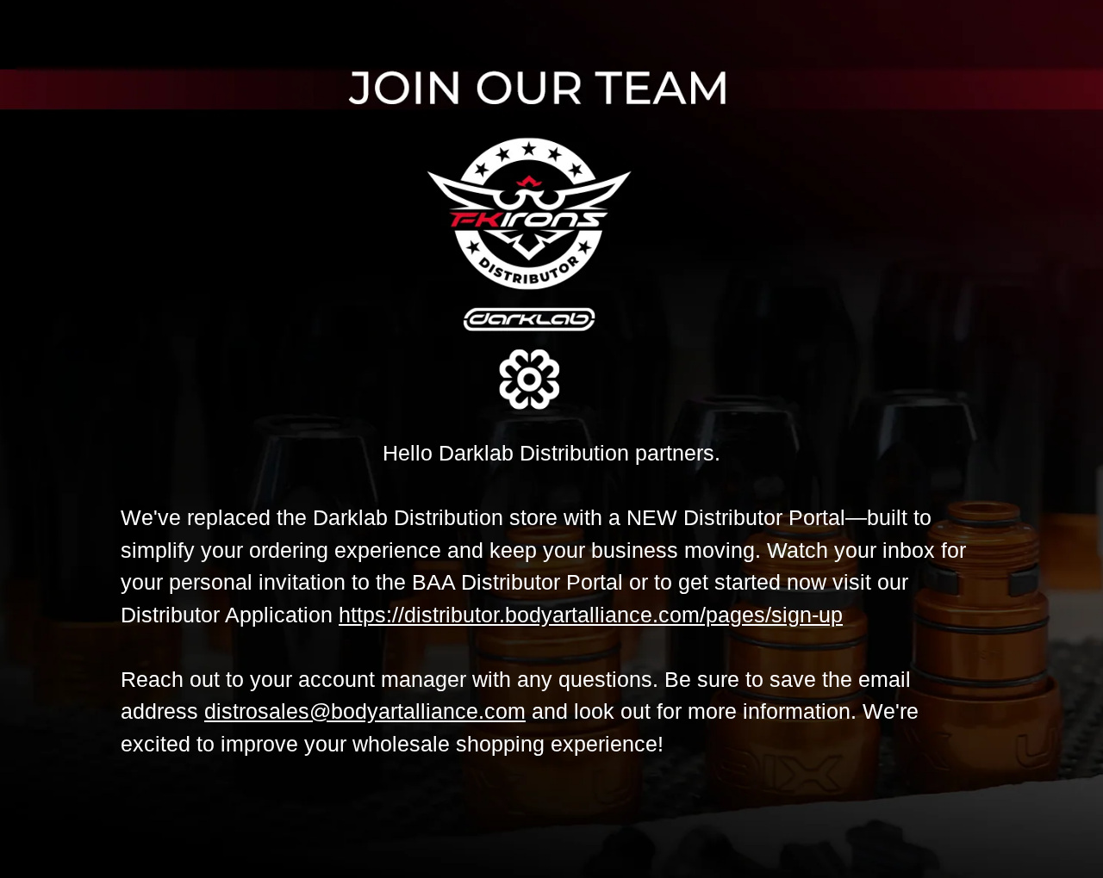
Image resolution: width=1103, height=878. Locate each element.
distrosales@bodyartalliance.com (365, 711)
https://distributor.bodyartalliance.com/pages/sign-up (591, 615)
